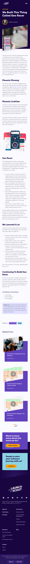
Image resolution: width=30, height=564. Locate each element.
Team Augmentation (21, 521)
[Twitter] (8, 497)
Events (3, 547)
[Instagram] (3, 497)
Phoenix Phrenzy (17, 87)
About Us (4, 509)
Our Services (19, 509)
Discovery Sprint (20, 512)
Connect (4, 544)
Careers (4, 550)
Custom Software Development (20, 515)
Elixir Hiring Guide (6, 532)
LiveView (4, 104)
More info (19, 561)
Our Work (4, 514)
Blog (17, 529)
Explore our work (12, 445)
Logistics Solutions (20, 524)
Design (19, 323)
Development (13, 323)
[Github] (17, 497)
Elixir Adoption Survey (7, 539)
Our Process (5, 512)
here (12, 312)
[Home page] (15, 489)
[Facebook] (13, 497)
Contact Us (11, 466)
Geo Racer (5, 278)
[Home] (12, 3)
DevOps (18, 519)
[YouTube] (22, 497)
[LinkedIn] (26, 497)
